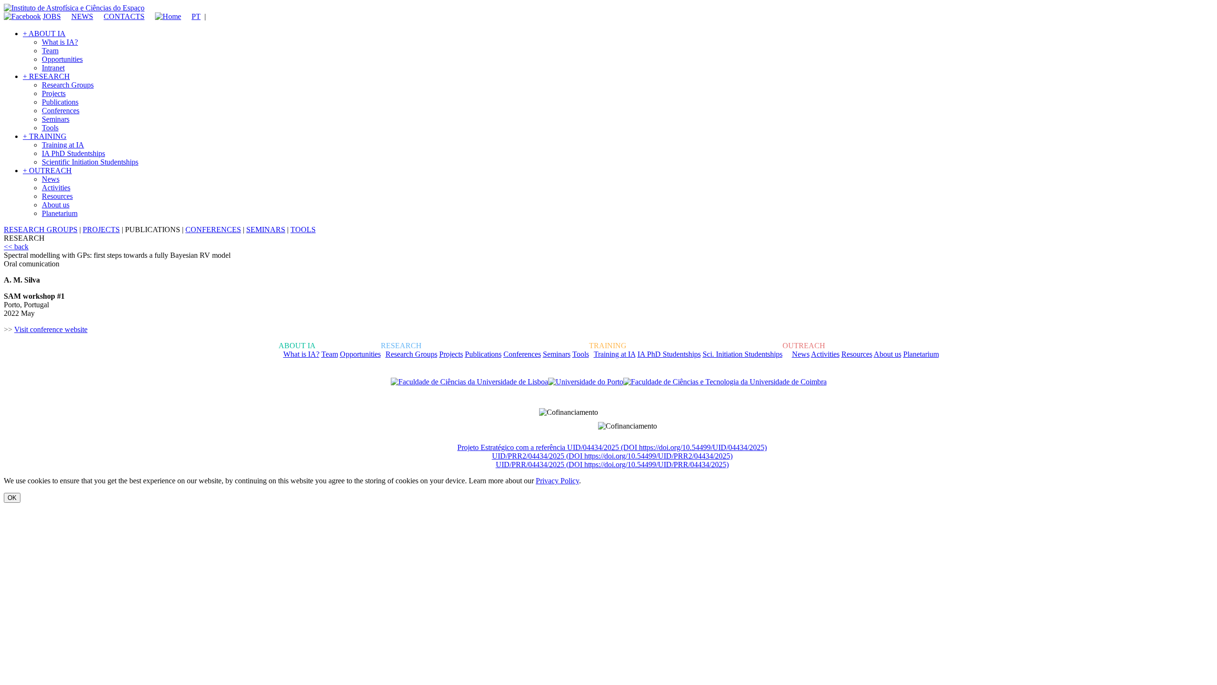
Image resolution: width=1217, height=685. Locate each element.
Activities (56, 188)
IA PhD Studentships (73, 153)
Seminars (55, 119)
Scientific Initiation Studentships (90, 162)
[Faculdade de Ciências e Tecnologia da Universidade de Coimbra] (725, 382)
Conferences (60, 111)
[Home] (163, 16)
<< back (16, 247)
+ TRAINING (45, 136)
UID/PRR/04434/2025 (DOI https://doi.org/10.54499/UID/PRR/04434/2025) (612, 464)
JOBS (52, 16)
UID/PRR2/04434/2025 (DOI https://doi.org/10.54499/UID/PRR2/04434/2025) (612, 456)
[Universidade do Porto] (585, 382)
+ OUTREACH (47, 170)
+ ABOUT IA (44, 33)
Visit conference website (50, 329)
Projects (54, 93)
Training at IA (63, 145)
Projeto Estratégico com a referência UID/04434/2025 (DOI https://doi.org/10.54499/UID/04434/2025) (612, 447)
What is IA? (60, 42)
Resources (57, 196)
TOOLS (303, 229)
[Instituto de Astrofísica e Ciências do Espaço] (74, 8)
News (50, 179)
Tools (50, 128)
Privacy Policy (557, 481)
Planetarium (59, 213)
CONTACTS (124, 16)
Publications (60, 102)
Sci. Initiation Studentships (742, 354)
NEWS (82, 16)
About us (55, 205)
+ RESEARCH (46, 76)
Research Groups (68, 85)
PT (196, 16)
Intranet (53, 68)
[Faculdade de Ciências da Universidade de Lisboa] (469, 382)
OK (12, 497)
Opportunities (62, 59)
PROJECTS (101, 229)
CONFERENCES (213, 229)
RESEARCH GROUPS (40, 229)
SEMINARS (265, 229)
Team (50, 51)
